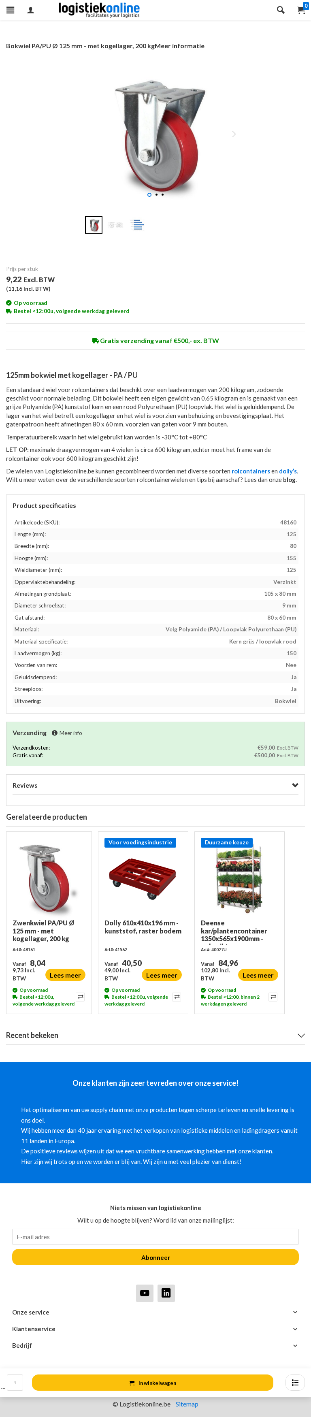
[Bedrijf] (155, 1345)
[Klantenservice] (155, 1329)
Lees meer (65, 975)
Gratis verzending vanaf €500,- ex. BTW (159, 340)
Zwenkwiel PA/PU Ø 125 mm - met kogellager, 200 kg (44, 930)
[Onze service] (155, 1312)
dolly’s (288, 471)
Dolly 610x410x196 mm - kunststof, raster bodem (142, 926)
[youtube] (144, 1292)
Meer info (71, 733)
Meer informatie (179, 45)
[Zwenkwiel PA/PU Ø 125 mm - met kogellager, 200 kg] (49, 878)
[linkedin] (166, 1292)
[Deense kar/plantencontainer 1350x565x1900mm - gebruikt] (239, 878)
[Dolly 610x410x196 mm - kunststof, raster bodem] (143, 878)
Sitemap (187, 1404)
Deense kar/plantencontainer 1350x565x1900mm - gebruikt (234, 932)
